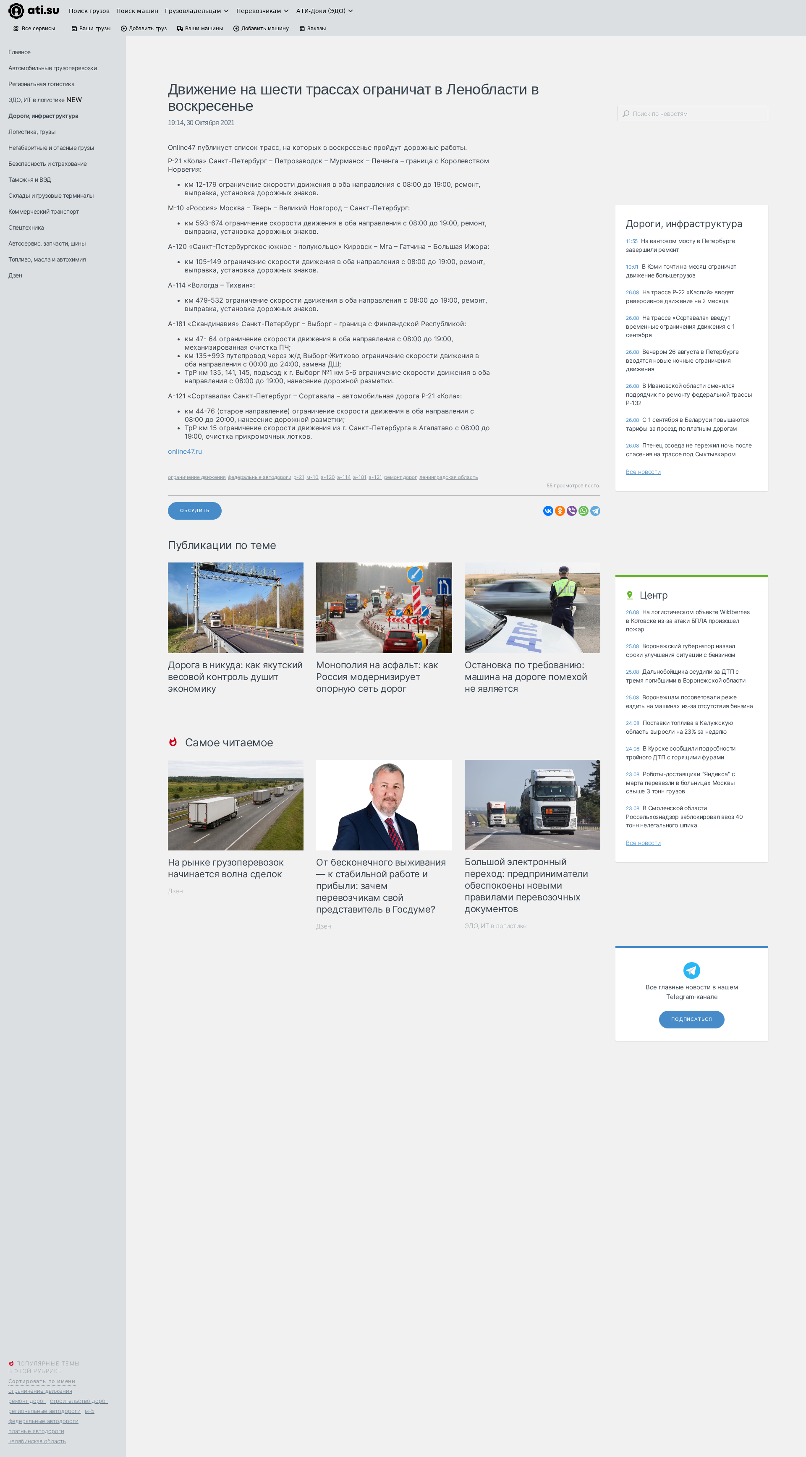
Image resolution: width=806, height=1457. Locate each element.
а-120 (328, 477)
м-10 (312, 477)
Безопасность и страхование (47, 163)
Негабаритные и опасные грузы (51, 147)
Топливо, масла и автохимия (47, 259)
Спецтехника (26, 227)
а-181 (359, 477)
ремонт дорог (27, 1400)
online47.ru (185, 451)
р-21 (298, 477)
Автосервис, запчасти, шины (47, 243)
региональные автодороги (44, 1410)
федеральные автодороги (43, 1421)
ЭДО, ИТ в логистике (36, 99)
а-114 (344, 477)
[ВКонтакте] (548, 511)
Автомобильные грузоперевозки (52, 67)
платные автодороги (36, 1431)
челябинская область (37, 1441)
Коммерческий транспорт (43, 211)
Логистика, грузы (31, 131)
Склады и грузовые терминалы (51, 195)
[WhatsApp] (583, 511)
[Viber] (572, 511)
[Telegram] (595, 511)
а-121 (375, 477)
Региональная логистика (41, 83)
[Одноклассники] (560, 511)
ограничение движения (40, 1390)
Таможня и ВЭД (29, 179)
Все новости (643, 471)
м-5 (89, 1410)
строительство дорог (79, 1400)
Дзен (15, 275)
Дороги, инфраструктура (43, 115)
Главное (19, 51)
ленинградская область (448, 477)
